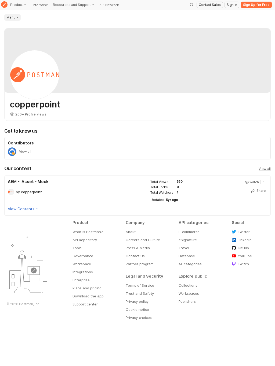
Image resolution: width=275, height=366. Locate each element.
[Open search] (192, 5)
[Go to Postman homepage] (4, 5)
